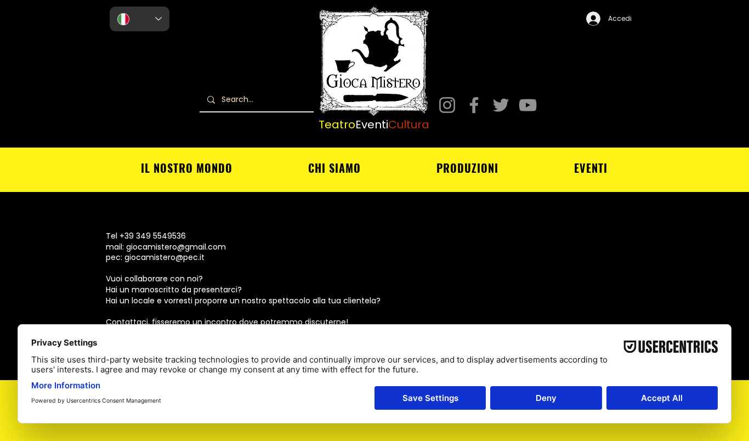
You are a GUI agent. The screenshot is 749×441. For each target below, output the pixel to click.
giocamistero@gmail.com (176, 246)
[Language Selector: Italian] (139, 19)
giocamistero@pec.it (164, 257)
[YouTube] (527, 105)
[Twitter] (501, 105)
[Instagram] (447, 105)
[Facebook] (474, 105)
